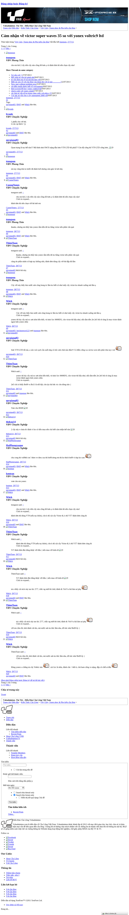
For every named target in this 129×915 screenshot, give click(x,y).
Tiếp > (8, 48)
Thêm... (11, 814)
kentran (10, 473)
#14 (7, 464)
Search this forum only (25, 795)
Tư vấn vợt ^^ (16, 75)
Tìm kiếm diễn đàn (18, 732)
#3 (7, 154)
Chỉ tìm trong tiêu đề (24, 770)
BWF (19, 104)
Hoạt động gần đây (18, 757)
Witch (27, 104)
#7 (7, 268)
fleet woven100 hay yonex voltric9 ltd (26, 89)
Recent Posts (16, 734)
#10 (7, 356)
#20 (7, 674)
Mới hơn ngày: (9, 785)
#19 (7, 635)
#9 (7, 328)
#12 (7, 415)
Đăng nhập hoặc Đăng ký (14, 3)
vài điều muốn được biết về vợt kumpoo (27, 86)
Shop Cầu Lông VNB (15, 736)
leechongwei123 (23, 331)
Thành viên (10, 741)
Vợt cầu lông (11, 889)
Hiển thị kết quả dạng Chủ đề (33, 798)
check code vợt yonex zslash (22, 91)
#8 (7, 292)
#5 (7, 210)
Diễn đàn (9, 720)
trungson (63, 42)
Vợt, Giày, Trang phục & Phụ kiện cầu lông (32, 42)
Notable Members (18, 753)
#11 (7, 391)
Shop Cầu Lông (12, 859)
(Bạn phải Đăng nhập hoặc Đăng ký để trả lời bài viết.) (23, 680)
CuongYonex (13, 185)
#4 (7, 175)
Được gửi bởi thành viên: (13, 774)
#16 (7, 522)
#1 (7, 100)
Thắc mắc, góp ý (12, 875)
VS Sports (10, 861)
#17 (7, 557)
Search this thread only (25, 792)
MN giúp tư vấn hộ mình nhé (22, 77)
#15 (7, 488)
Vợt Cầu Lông (12, 863)
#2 (7, 130)
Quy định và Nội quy (14, 905)
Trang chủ (10, 717)
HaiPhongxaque (14, 445)
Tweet (3, 694)
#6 (7, 234)
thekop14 (11, 421)
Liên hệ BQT (11, 880)
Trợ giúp (9, 877)
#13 (7, 436)
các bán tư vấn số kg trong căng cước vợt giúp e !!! (31, 93)
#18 (7, 596)
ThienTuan (12, 243)
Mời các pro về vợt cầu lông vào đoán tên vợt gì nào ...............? (36, 82)
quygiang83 (10, 104)
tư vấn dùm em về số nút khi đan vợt (25, 80)
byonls (9, 114)
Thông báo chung (13, 873)
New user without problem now (23, 84)
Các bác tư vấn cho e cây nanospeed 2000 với (29, 95)
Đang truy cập (16, 755)
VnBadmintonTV (13, 738)
